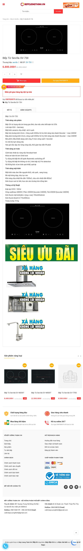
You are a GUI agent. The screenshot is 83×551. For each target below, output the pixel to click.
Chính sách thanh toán (12, 463)
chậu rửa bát (62, 542)
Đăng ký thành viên (51, 450)
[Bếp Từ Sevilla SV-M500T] (16, 376)
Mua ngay (9, 399)
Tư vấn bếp (8, 450)
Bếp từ (35, 542)
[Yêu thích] (21, 74)
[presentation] (78, 355)
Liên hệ (6, 453)
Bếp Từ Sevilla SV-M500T (14, 393)
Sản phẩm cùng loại (13, 356)
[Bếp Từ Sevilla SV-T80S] (70, 376)
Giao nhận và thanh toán (53, 444)
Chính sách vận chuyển (12, 466)
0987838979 (10, 99)
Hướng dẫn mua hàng (52, 441)
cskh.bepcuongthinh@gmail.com (15, 513)
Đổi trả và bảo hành (52, 447)
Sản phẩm (7, 447)
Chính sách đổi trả (10, 469)
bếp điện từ (49, 542)
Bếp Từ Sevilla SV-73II (13, 102)
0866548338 (55, 507)
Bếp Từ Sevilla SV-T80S (67, 393)
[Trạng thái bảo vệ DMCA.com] (51, 483)
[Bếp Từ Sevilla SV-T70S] (43, 376)
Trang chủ (7, 441)
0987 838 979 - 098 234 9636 (21, 510)
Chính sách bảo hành (11, 473)
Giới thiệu (7, 444)
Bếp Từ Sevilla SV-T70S (40, 393)
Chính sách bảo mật (11, 476)
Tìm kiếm (58, 11)
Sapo (43, 545)
